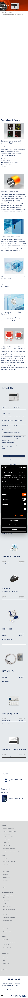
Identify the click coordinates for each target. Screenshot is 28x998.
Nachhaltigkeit (7, 947)
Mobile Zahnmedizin (8, 837)
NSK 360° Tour (6, 945)
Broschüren (6, 900)
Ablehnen (14, 529)
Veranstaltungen (7, 877)
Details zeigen (19, 515)
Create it (5, 858)
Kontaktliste (6, 929)
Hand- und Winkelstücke (9, 831)
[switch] (24, 499)
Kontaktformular (7, 931)
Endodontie (6, 842)
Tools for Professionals (9, 861)
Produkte (8, 12)
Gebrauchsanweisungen (9, 909)
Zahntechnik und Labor (9, 848)
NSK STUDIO (6, 864)
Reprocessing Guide (8, 895)
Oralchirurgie (6, 845)
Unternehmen (5, 953)
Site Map (5, 969)
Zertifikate (6, 914)
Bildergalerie (6, 880)
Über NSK (5, 939)
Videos (5, 903)
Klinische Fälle (6, 906)
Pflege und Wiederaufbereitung (9, 14)
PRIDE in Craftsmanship (9, 942)
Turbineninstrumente (8, 828)
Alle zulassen (14, 520)
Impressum (6, 963)
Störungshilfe (6, 897)
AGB (4, 960)
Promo (4, 887)
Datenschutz (6, 958)
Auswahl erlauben (14, 525)
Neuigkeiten (6, 871)
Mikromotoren (6, 834)
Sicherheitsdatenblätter (9, 917)
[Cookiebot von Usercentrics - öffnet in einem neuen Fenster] (19, 467)
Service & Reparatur (8, 920)
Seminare (5, 874)
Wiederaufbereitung (8, 912)
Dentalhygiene (6, 839)
